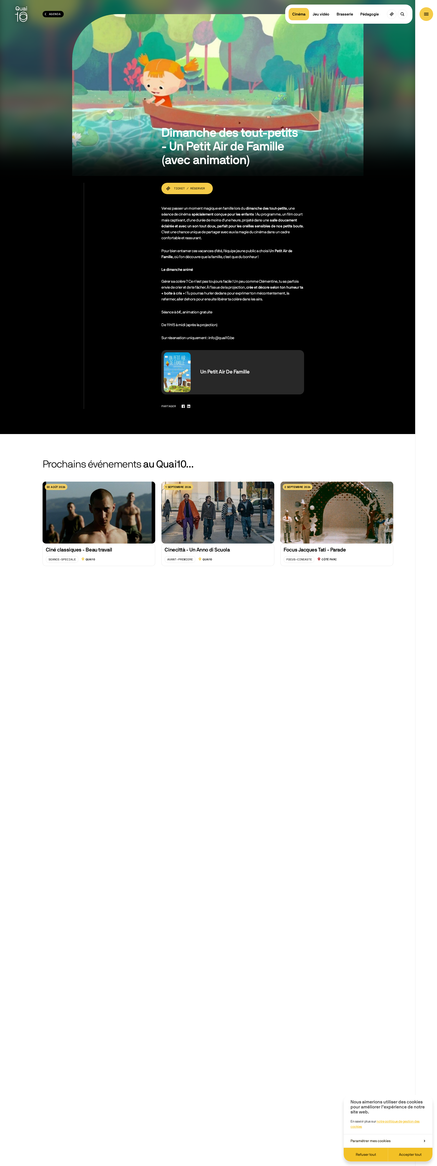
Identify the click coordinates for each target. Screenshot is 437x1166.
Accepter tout (410, 1154)
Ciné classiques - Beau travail (79, 550)
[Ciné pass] (391, 14)
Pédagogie (369, 14)
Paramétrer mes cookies (371, 1141)
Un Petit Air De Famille (225, 372)
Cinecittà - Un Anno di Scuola (197, 550)
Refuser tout (366, 1154)
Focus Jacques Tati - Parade (315, 550)
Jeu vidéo (321, 14)
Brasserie (345, 14)
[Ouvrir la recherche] (402, 14)
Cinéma (298, 14)
